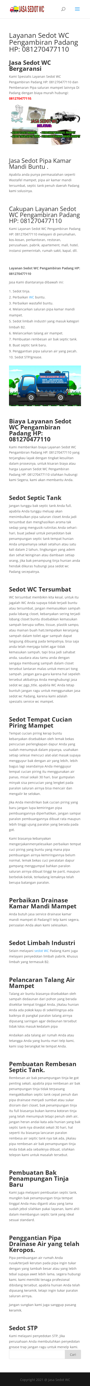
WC (31, 297)
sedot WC (41, 951)
